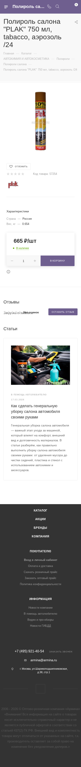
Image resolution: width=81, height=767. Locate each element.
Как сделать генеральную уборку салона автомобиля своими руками (35, 411)
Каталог (41, 510)
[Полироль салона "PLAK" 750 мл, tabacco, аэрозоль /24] (40, 122)
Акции (40, 519)
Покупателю (40, 551)
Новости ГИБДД (40, 625)
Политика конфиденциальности (40, 584)
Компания (40, 536)
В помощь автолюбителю (40, 613)
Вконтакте (40, 688)
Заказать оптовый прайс (40, 578)
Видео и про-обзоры (40, 619)
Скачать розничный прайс (40, 572)
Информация (40, 599)
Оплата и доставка (40, 566)
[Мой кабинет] (65, 7)
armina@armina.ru (43, 660)
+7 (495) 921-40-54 (29, 651)
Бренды (40, 527)
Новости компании (40, 607)
